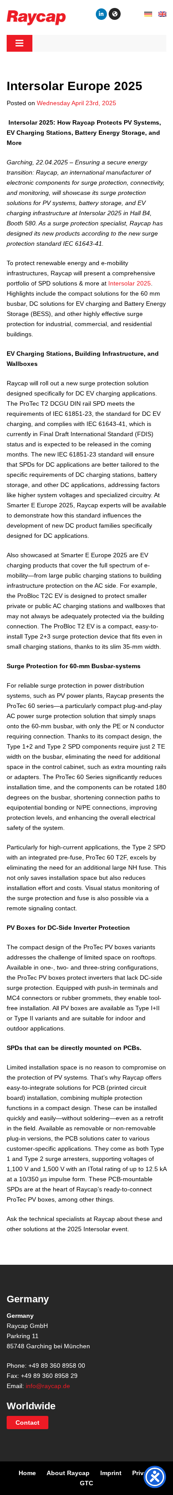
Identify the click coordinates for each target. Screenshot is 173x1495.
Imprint (111, 1472)
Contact (27, 1422)
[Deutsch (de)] (148, 13)
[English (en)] (162, 13)
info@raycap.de (48, 1385)
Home (27, 1472)
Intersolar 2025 (129, 283)
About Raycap (68, 1472)
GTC (86, 1483)
